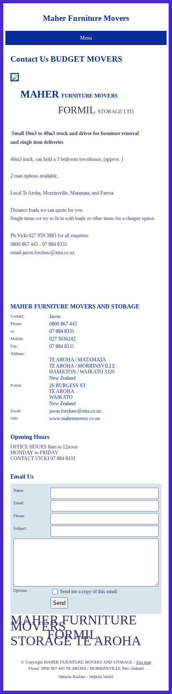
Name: (18, 490)
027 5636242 (62, 339)
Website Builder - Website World (85, 676)
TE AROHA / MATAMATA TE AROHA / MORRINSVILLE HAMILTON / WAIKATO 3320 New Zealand (82, 369)
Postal (15, 385)
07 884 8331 (61, 331)
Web (14, 418)
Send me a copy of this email (88, 591)
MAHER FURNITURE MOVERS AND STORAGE (88, 662)
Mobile (16, 338)
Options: (20, 590)
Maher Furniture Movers (86, 18)
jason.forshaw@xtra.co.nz (75, 411)
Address (17, 353)
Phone (15, 323)
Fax (13, 346)
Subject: (20, 528)
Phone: (19, 516)
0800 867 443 (63, 324)
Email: (19, 503)
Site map (143, 662)
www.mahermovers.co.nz (74, 418)
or (12, 331)
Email (15, 410)
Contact (16, 316)
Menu (86, 38)
